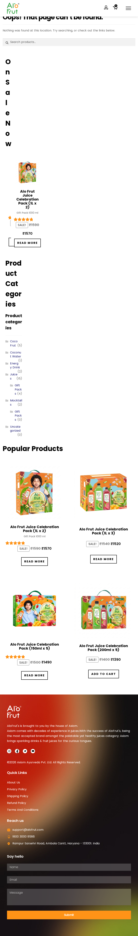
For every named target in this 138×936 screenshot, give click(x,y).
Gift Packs (18, 389)
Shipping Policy (17, 796)
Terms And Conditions (22, 810)
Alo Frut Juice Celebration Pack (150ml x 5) (34, 646)
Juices (13, 376)
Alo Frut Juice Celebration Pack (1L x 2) (27, 199)
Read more (27, 243)
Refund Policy (16, 803)
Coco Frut (14, 343)
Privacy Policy (17, 789)
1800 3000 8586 (23, 836)
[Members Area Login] (106, 8)
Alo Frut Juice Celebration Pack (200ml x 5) (103, 647)
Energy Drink (15, 365)
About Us (13, 782)
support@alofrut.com (27, 830)
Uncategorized (15, 429)
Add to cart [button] (103, 674)
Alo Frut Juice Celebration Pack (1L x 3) (103, 531)
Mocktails (16, 402)
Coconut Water (15, 354)
